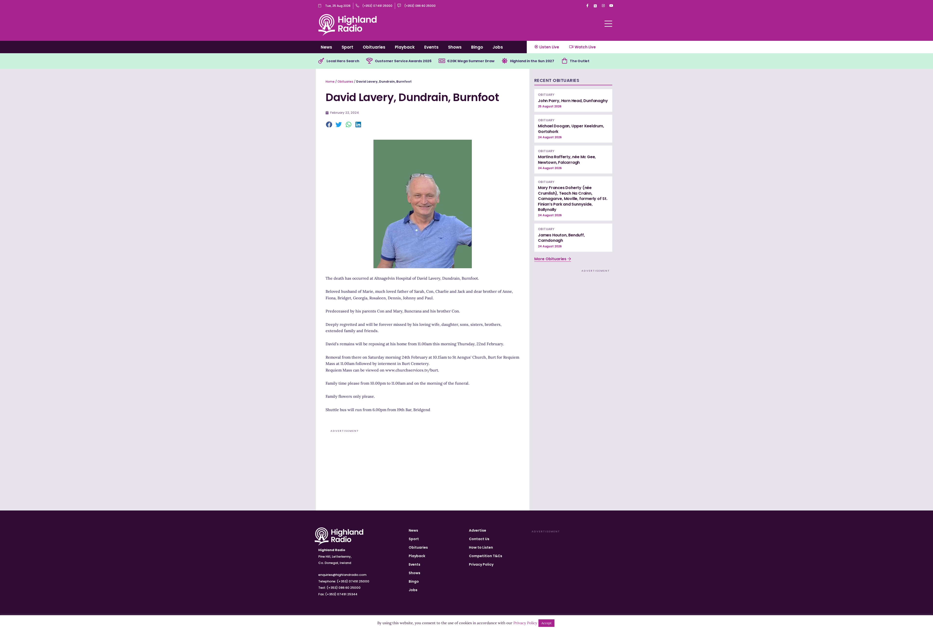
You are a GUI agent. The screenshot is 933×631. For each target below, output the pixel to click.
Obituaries (374, 47)
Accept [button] (546, 623)
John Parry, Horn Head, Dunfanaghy (573, 101)
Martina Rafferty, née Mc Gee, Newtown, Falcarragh (567, 159)
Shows (455, 47)
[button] (329, 125)
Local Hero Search (343, 61)
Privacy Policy (481, 564)
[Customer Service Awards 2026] (369, 61)
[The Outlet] (564, 61)
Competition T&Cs (485, 555)
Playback (405, 47)
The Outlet (579, 61)
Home (330, 81)
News (326, 47)
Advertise (477, 530)
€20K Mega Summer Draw (470, 61)
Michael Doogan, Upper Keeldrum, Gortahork (571, 128)
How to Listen (481, 547)
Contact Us (479, 538)
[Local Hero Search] (321, 61)
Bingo (477, 47)
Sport (347, 47)
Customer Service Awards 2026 (403, 61)
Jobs (497, 47)
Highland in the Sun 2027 (532, 61)
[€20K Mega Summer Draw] (442, 61)
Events (431, 47)
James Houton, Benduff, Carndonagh (561, 237)
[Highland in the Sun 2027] (505, 61)
